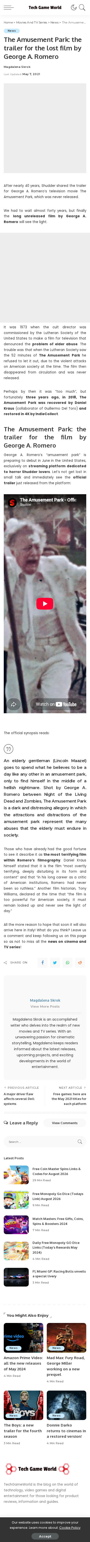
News (12, 30)
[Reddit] (80, 963)
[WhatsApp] (67, 963)
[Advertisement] (45, 128)
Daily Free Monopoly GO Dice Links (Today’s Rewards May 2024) (56, 1247)
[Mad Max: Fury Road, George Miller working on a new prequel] (66, 1338)
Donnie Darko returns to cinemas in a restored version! (66, 1431)
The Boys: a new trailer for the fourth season (23, 1431)
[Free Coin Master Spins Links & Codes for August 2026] (16, 1175)
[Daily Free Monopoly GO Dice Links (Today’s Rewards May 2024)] (16, 1251)
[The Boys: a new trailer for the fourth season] (23, 1405)
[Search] (81, 7)
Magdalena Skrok (17, 67)
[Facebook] (43, 963)
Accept (45, 1536)
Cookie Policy (69, 1528)
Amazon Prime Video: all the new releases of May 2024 (23, 1363)
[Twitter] (55, 963)
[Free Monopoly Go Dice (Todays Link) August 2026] (16, 1199)
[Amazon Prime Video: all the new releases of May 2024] (23, 1338)
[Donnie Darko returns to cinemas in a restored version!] (66, 1405)
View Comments (65, 1123)
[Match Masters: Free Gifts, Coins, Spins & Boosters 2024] (16, 1224)
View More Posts (45, 1006)
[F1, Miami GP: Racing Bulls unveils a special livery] (16, 1277)
